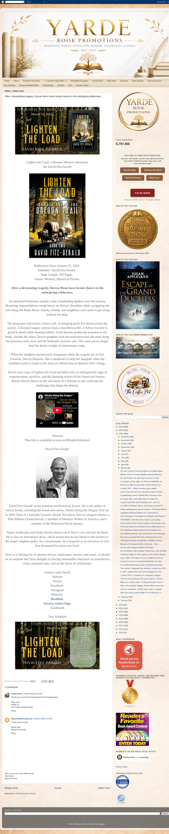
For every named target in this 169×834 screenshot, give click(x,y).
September (126, 447)
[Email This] (42, 681)
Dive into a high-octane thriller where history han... (141, 485)
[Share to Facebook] (50, 681)
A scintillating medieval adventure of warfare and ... (141, 530)
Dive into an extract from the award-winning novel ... (142, 537)
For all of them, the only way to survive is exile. (139, 478)
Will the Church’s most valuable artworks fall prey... (141, 474)
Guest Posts (97, 81)
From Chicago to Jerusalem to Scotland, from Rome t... (143, 516)
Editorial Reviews (133, 178)
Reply (13, 711)
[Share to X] (47, 681)
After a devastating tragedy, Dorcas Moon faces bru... (142, 586)
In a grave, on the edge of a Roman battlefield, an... (142, 481)
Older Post (104, 788)
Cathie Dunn (16, 694)
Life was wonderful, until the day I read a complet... (141, 589)
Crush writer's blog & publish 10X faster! (137, 547)
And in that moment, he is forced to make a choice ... (142, 492)
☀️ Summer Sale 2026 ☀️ (55, 81)
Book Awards (138, 81)
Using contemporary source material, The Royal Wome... (144, 509)
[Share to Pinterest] (52, 681)
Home (7, 81)
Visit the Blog (129, 170)
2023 (121, 605)
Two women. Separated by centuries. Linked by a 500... (143, 568)
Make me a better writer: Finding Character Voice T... (142, 582)
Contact (60, 85)
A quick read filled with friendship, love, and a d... (140, 502)
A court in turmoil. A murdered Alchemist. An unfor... (141, 561)
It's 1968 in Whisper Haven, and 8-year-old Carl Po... (142, 506)
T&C (70, 85)
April (123, 465)
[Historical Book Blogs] (130, 708)
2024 (121, 434)
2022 (121, 608)
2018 (121, 622)
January (124, 600)
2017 (121, 626)
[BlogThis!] (45, 681)
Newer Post (11, 788)
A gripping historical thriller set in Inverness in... (140, 513)
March (124, 468)
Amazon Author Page (57, 603)
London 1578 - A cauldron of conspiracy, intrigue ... (141, 575)
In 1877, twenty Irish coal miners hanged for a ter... (141, 572)
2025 (121, 430)
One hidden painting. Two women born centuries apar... (143, 534)
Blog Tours (111, 81)
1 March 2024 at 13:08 (32, 694)
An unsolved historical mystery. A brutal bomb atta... (141, 565)
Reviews (124, 81)
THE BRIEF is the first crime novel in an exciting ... (141, 520)
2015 (121, 633)
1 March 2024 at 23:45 (42, 719)
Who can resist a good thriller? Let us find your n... (141, 593)
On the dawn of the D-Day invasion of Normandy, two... (143, 523)
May (123, 461)
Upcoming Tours (155, 81)
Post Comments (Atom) (26, 794)
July (123, 454)
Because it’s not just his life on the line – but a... (140, 544)
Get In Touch (142, 193)
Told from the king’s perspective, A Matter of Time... (141, 540)
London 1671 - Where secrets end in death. (138, 488)
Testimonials (48, 85)
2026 (121, 427)
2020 (121, 615)
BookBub (57, 599)
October (124, 444)
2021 (121, 612)
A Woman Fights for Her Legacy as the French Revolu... (143, 554)
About (16, 81)
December (125, 437)
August (124, 451)
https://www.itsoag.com (21, 719)
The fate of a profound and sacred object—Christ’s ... (142, 579)
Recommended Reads (28, 85)
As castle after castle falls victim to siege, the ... (140, 499)
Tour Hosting (9, 85)
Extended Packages (79, 81)
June (123, 458)
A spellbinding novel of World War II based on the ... (141, 495)
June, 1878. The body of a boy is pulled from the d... (142, 558)
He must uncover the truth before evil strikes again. (141, 471)
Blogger (101, 824)
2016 (121, 629)
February (125, 597)
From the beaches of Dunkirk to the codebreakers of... (143, 527)
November (125, 440)
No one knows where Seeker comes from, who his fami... (144, 551)
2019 (121, 619)
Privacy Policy (82, 85)
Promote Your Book (31, 81)
